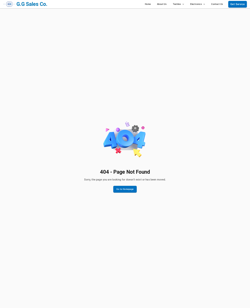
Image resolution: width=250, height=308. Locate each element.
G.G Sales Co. (31, 4)
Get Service (237, 4)
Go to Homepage (124, 189)
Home (148, 4)
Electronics (196, 4)
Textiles (177, 4)
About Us (162, 4)
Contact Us (217, 4)
